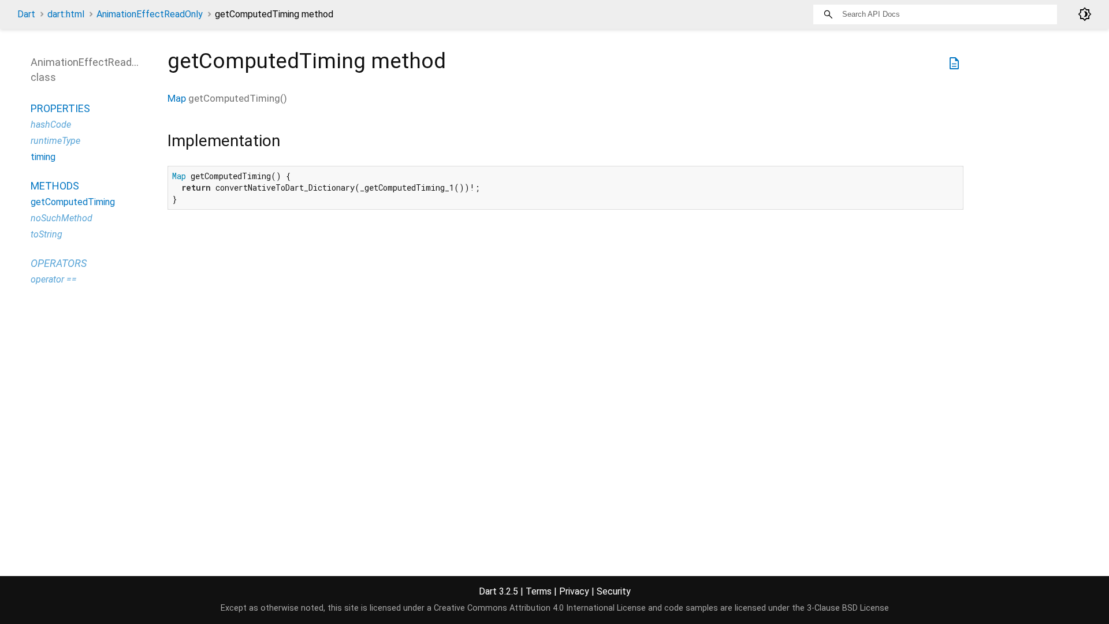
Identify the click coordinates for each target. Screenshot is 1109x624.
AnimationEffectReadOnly (149, 14)
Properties (60, 108)
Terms (539, 591)
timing (43, 156)
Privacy (574, 591)
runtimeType (55, 140)
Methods (55, 186)
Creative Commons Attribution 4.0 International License (540, 608)
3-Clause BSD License (848, 608)
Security (614, 591)
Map (177, 98)
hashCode (51, 124)
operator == (54, 279)
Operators (59, 263)
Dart (26, 14)
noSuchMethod (61, 218)
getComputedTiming (73, 201)
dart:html (65, 14)
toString (46, 234)
